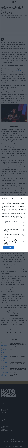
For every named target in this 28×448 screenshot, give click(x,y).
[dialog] (14, 224)
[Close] (25, 199)
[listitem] (14, 222)
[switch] (23, 225)
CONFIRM (8, 247)
